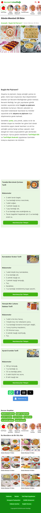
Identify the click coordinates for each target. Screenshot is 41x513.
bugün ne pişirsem (22, 413)
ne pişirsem (28, 417)
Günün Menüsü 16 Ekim (27, 488)
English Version (26, 504)
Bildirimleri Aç (22, 398)
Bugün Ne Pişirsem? (15, 23)
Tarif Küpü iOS (33, 135)
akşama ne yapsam (7, 413)
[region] (20, 70)
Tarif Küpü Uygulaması (28, 496)
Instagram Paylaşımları (13, 500)
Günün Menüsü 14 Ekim (27, 470)
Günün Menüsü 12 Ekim (27, 453)
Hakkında (9, 496)
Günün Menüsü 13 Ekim (7, 470)
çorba (11, 121)
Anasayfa (4, 23)
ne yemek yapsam (7, 420)
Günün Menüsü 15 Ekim (7, 488)
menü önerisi (17, 417)
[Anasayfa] (11, 2)
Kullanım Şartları (14, 504)
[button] (38, 2)
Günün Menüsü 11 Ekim (7, 453)
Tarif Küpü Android (10, 137)
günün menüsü (6, 417)
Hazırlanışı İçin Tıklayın (20, 222)
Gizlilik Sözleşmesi (28, 500)
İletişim (17, 496)
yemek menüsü (20, 420)
